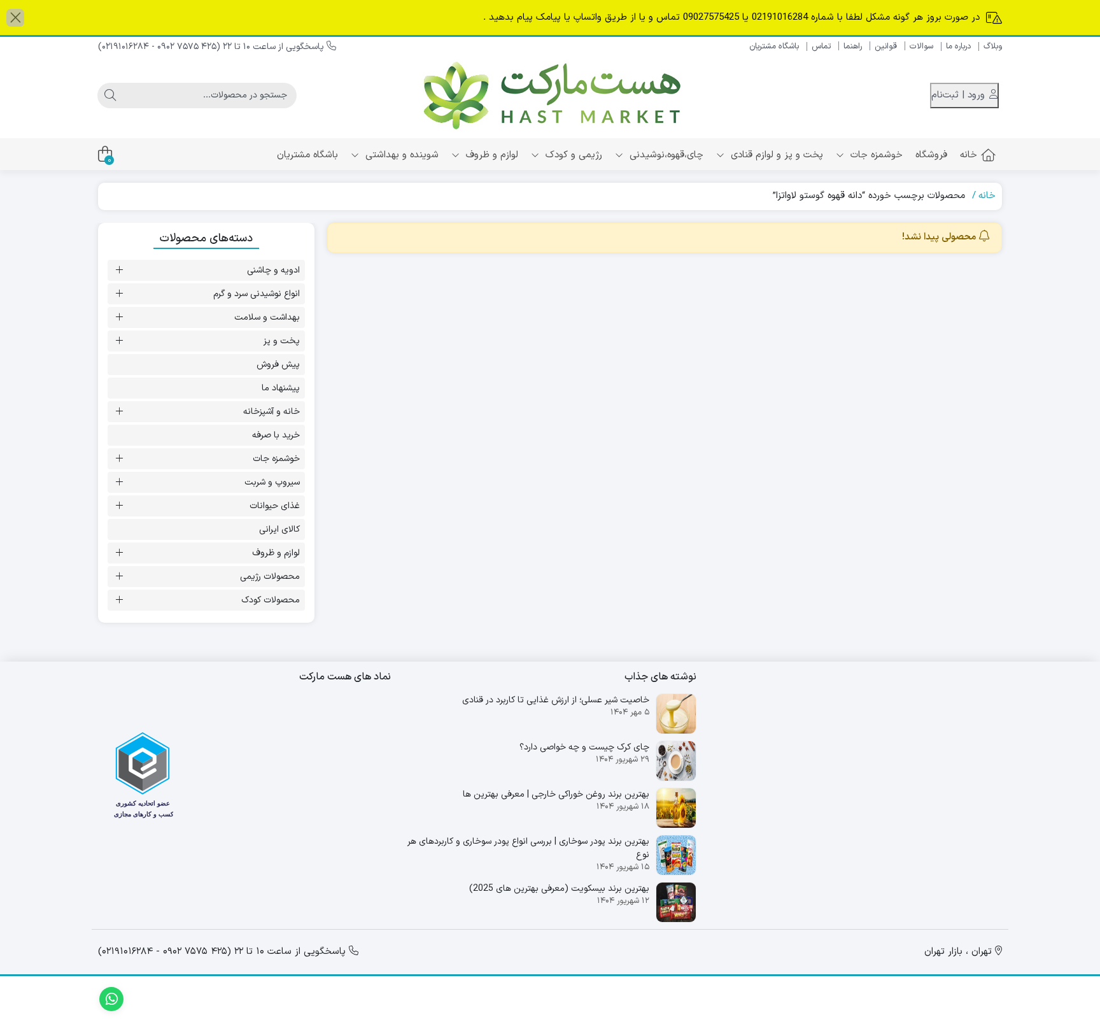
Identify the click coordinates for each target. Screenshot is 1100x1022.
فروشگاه (931, 155)
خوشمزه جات (875, 155)
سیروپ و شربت (272, 482)
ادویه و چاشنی (273, 270)
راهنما (852, 46)
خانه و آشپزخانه (271, 411)
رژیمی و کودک (572, 155)
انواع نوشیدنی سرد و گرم (256, 294)
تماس (821, 46)
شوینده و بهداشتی (400, 155)
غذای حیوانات (275, 506)
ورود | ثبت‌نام (959, 95)
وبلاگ (993, 46)
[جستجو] (110, 95)
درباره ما (958, 46)
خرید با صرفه (276, 435)
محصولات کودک (270, 600)
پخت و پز (282, 341)
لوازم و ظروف (490, 155)
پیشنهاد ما (281, 388)
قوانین (886, 46)
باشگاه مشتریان (774, 46)
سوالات (921, 46)
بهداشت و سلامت (267, 317)
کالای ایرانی (279, 529)
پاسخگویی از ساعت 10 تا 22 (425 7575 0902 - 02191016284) (212, 46)
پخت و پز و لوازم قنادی (775, 155)
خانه (968, 155)
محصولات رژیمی (270, 576)
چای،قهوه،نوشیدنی (664, 155)
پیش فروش (278, 364)
